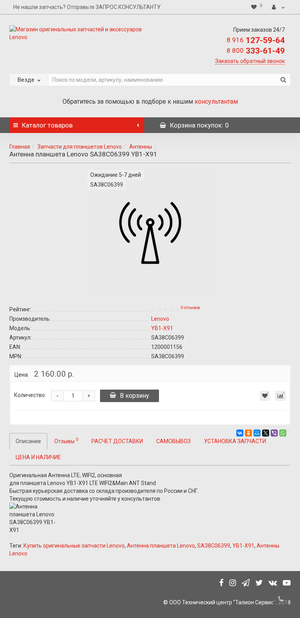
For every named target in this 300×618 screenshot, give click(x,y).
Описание (28, 441)
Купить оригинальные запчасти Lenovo (74, 546)
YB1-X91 (243, 546)
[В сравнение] (280, 396)
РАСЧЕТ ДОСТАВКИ (117, 441)
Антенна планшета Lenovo (161, 546)
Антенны (140, 147)
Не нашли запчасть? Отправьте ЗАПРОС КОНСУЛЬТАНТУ (87, 7)
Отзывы (66, 440)
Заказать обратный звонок (250, 61)
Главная (19, 147)
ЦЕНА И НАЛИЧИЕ (38, 457)
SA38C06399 (213, 546)
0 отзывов (190, 307)
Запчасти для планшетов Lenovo (80, 147)
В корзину (134, 395)
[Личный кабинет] (278, 7)
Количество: (30, 395)
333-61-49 (256, 51)
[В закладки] (265, 396)
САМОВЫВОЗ (173, 441)
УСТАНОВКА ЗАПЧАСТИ (235, 441)
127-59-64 (256, 40)
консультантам (216, 101)
